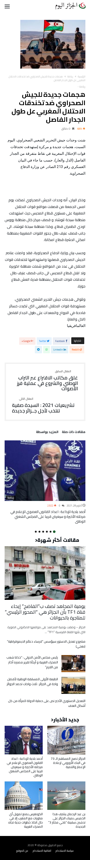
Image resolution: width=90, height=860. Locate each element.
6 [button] (36, 532)
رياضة (70, 76)
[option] (45, 482)
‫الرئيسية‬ (81, 76)
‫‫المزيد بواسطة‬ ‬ (46, 432)
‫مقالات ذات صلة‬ (73, 432)
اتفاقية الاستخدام (42, 850)
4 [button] (43, 532)
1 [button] (54, 531)
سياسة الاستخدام (65, 850)
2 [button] (50, 532)
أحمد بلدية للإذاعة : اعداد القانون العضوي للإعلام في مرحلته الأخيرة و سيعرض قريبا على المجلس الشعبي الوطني (47, 516)
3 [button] (47, 532)
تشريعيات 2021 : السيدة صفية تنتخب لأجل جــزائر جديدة (43, 405)
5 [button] (39, 532)
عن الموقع (22, 850)
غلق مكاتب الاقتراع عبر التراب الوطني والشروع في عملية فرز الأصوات (47, 380)
